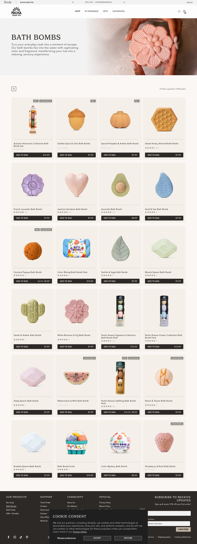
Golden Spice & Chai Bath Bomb (73, 144)
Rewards (44, 521)
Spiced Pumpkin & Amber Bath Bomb (119, 144)
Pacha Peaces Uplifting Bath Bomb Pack (118, 402)
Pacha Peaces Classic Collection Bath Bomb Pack (163, 336)
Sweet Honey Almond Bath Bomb (161, 144)
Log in (189, 2)
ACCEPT (97, 538)
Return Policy (104, 506)
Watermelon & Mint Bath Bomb (73, 401)
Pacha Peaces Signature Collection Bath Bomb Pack (118, 336)
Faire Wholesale (47, 517)
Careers (43, 514)
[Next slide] (125, 2)
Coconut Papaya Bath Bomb (28, 272)
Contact (43, 506)
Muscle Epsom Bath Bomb (158, 272)
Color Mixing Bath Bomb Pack (72, 272)
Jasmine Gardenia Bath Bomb (72, 209)
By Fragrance (91, 11)
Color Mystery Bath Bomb (114, 466)
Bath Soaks (10, 510)
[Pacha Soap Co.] (27, 2)
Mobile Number (147, 519)
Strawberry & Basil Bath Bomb (160, 466)
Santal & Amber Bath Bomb (27, 335)
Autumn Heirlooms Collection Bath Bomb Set (31, 145)
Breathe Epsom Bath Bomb (27, 466)
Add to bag (32, 155)
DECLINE (128, 538)
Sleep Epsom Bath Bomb (26, 401)
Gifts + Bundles (12, 514)
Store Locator (46, 510)
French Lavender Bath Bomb (28, 209)
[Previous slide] (71, 2)
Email (142, 509)
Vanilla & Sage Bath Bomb (114, 272)
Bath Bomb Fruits (66, 466)
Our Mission (72, 506)
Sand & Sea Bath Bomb (156, 209)
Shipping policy (164, 537)
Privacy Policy (80, 531)
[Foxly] (8, 2)
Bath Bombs (11, 506)
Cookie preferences (183, 537)
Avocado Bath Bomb (111, 209)
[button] (179, 11)
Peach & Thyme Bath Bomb (158, 401)
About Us (71, 503)
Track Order (45, 503)
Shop (77, 11)
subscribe (183, 529)
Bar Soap (10, 503)
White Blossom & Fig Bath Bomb (73, 335)
